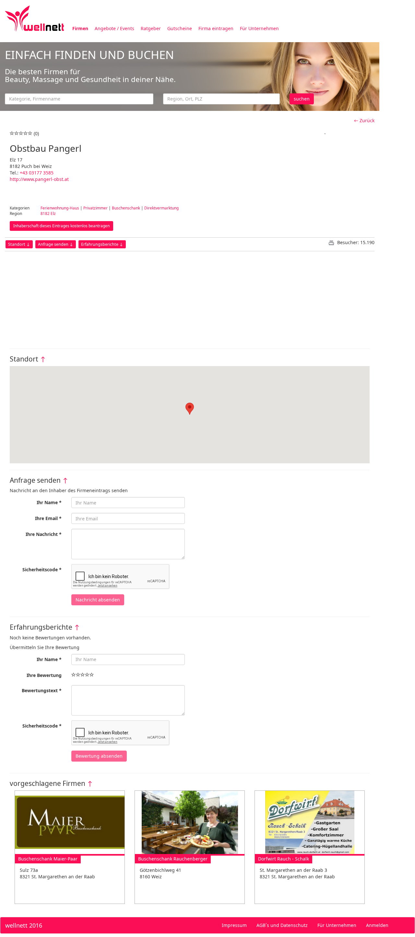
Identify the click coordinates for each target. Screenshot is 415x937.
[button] (189, 409)
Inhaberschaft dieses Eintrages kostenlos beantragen (61, 226)
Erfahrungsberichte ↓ (102, 244)
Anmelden (377, 925)
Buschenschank (126, 207)
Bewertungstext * (42, 690)
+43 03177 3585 (36, 173)
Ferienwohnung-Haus (60, 207)
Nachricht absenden (98, 600)
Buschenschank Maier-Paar (47, 859)
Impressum (234, 925)
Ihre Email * (48, 518)
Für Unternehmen (259, 28)
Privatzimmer (95, 207)
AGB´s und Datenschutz (282, 925)
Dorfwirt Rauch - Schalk (283, 859)
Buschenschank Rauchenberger (173, 859)
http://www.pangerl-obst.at (39, 179)
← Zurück (364, 120)
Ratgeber (151, 28)
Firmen (80, 28)
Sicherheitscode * (42, 569)
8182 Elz (48, 213)
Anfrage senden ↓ (55, 244)
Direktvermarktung (161, 207)
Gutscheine (179, 28)
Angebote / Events (114, 28)
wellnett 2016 (23, 925)
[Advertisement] (190, 296)
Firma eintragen (215, 28)
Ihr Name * (49, 502)
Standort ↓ (19, 244)
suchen (302, 99)
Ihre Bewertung (44, 675)
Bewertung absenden (99, 756)
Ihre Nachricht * (44, 534)
